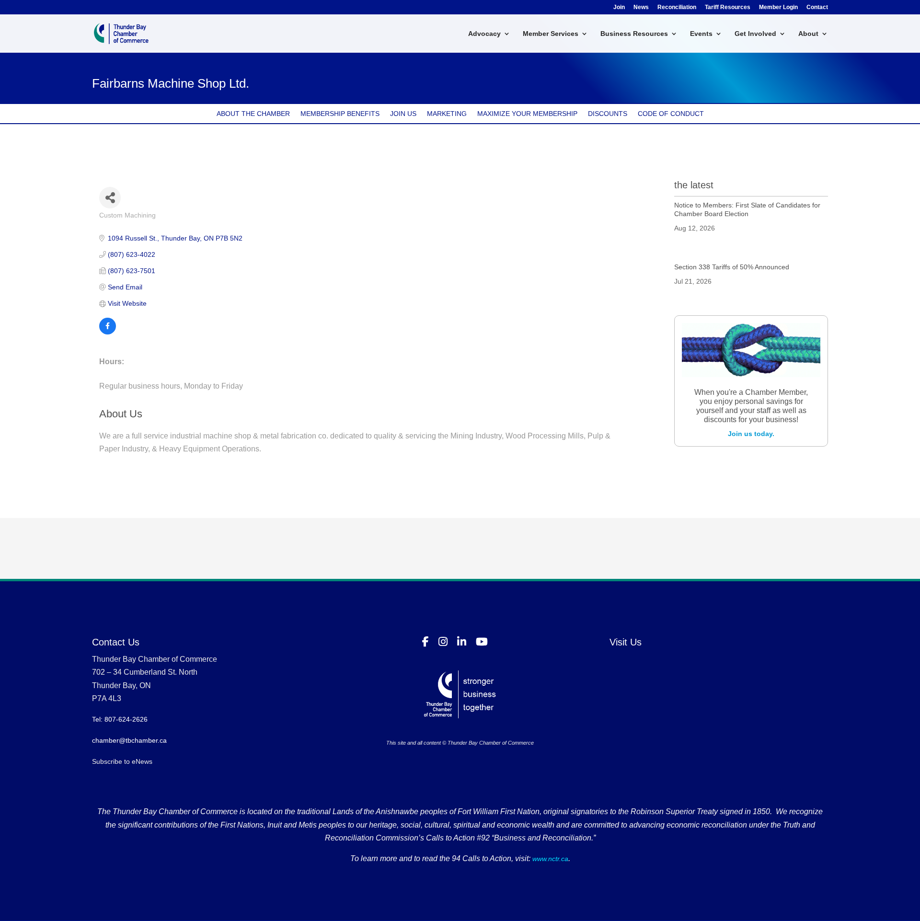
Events (701, 33)
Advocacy (484, 33)
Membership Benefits (340, 113)
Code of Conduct (671, 113)
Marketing (447, 113)
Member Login (778, 7)
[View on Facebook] (107, 332)
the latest (693, 185)
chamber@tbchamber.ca (129, 740)
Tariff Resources (727, 7)
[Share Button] (110, 197)
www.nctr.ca (549, 859)
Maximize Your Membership (527, 113)
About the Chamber (253, 113)
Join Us (403, 113)
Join (619, 7)
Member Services (550, 33)
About (808, 33)
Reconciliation (676, 7)
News (641, 7)
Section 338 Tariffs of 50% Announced (731, 267)
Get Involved (755, 33)
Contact (817, 7)
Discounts (607, 113)
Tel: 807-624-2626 (120, 719)
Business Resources (634, 33)
